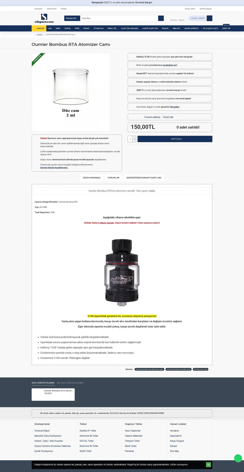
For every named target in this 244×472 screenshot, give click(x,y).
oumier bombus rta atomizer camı (149, 369)
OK (208, 465)
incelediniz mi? (170, 65)
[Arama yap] (161, 18)
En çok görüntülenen (70, 383)
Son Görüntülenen (43, 383)
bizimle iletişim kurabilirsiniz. (54, 167)
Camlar (39, 34)
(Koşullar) (174, 107)
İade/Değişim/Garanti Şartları (143, 177)
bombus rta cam (200, 369)
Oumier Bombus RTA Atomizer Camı (59, 390)
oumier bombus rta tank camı (178, 369)
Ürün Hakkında (91, 177)
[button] (175, 139)
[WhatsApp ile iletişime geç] (238, 458)
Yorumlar (113, 177)
